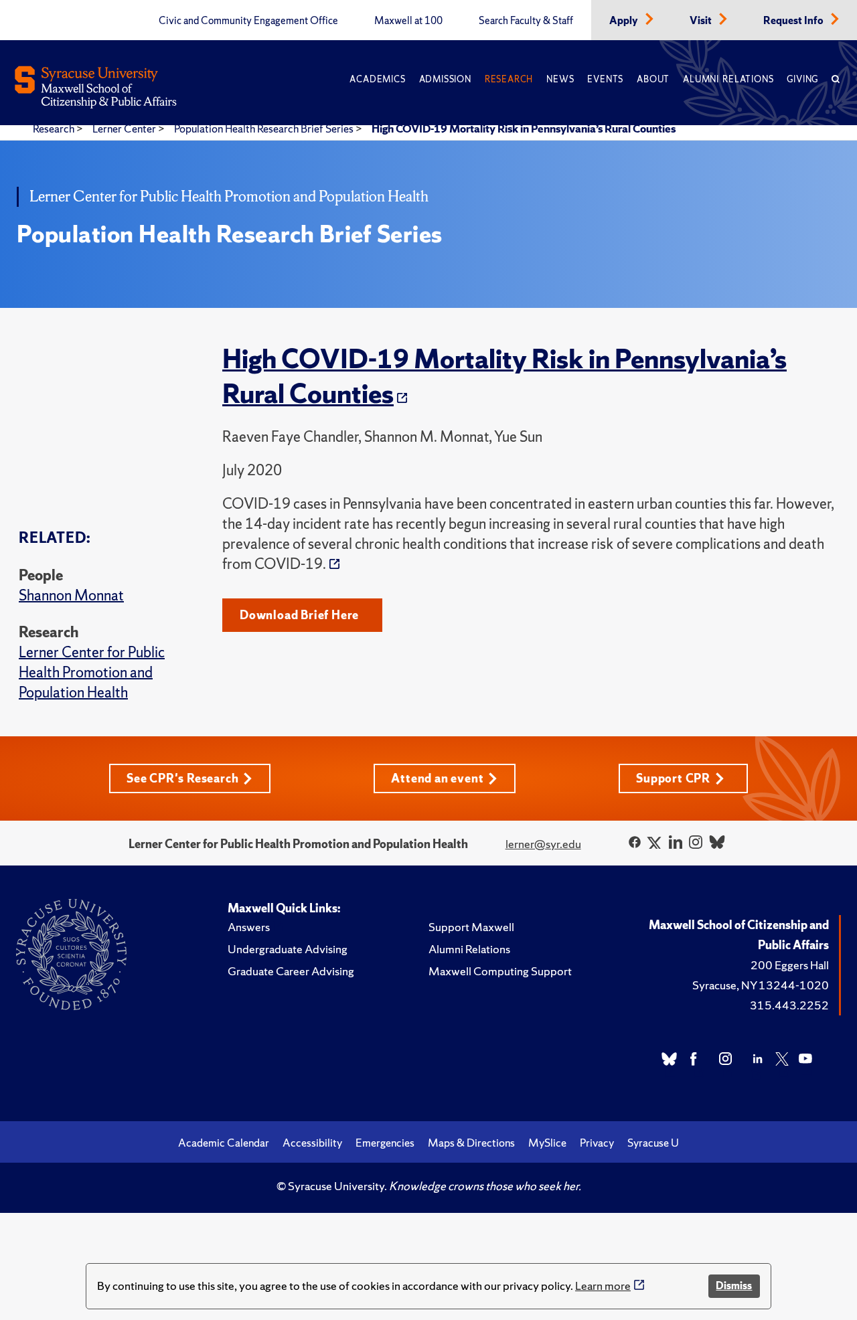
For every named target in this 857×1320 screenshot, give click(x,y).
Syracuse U (653, 1142)
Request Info (794, 20)
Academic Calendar (223, 1142)
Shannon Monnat (71, 595)
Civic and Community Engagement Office (248, 20)
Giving (802, 79)
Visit (702, 20)
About (653, 79)
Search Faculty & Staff (526, 20)
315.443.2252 (789, 1005)
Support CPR (673, 778)
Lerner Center (125, 128)
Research (509, 79)
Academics (377, 79)
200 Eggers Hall (790, 965)
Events (605, 79)
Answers (249, 926)
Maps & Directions (471, 1142)
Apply (624, 20)
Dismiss (734, 1285)
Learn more (603, 1285)
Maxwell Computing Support (500, 971)
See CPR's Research (182, 778)
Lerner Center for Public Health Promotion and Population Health (92, 672)
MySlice (547, 1142)
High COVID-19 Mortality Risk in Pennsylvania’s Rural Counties (524, 128)
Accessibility (312, 1142)
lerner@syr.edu (543, 843)
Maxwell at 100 (408, 20)
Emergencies (385, 1142)
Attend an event (437, 778)
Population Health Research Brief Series (265, 128)
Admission (445, 79)
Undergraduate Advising (287, 949)
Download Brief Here (299, 615)
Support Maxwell (471, 926)
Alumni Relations (728, 79)
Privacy (597, 1142)
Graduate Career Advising (291, 971)
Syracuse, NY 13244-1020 (760, 985)
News (560, 79)
